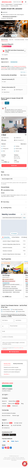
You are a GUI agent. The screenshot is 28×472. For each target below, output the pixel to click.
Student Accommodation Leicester (11, 367)
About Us (4, 401)
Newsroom (15, 406)
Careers (4, 403)
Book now (14, 165)
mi (21, 214)
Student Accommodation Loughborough (12, 369)
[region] (14, 228)
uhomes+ (6, 406)
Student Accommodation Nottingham (12, 371)
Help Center (19, 423)
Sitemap (22, 457)
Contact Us (6, 428)
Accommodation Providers (9, 413)
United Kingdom (8, 4)
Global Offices (14, 401)
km (24, 214)
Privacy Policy (16, 347)
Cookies (13, 457)
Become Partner (6, 415)
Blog (22, 403)
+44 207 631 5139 (17, 425)
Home (2, 4)
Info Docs (18, 457)
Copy (24, 217)
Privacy (9, 457)
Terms (5, 457)
